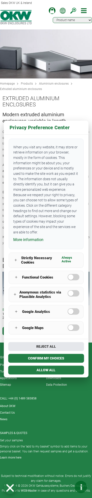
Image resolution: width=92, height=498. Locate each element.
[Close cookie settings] (10, 488)
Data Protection (56, 384)
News (3, 419)
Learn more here (10, 457)
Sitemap (5, 384)
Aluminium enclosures (54, 83)
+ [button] (15, 260)
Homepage (7, 83)
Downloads (53, 378)
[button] (10, 488)
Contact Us (7, 412)
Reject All (46, 346)
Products (27, 83)
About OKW (7, 406)
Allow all (46, 370)
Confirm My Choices (46, 358)
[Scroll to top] (66, 487)
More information (28, 239)
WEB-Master (29, 490)
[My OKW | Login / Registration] (52, 10)
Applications (8, 378)
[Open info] (81, 487)
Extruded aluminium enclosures (21, 89)
